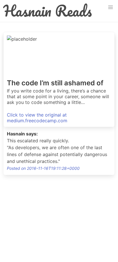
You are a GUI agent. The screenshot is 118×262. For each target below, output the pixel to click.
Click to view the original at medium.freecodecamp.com (37, 117)
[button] (110, 7)
